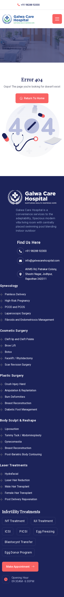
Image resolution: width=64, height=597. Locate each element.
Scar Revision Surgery (18, 364)
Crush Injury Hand (15, 384)
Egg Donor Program (18, 552)
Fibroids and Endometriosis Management (29, 319)
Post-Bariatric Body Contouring (23, 454)
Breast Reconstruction (18, 403)
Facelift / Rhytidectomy (19, 358)
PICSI (23, 531)
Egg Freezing (45, 531)
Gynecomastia (13, 441)
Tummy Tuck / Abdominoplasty (23, 435)
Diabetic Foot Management (21, 409)
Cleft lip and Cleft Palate (19, 339)
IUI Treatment (43, 521)
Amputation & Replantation (20, 390)
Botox (8, 352)
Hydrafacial (11, 473)
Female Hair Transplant (18, 493)
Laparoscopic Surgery (18, 313)
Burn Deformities (15, 396)
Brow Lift (10, 345)
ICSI (8, 531)
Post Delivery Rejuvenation (21, 499)
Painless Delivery (15, 294)
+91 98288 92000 (36, 251)
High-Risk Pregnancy (17, 300)
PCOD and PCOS (15, 307)
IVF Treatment (15, 521)
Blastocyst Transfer (19, 542)
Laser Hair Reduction (17, 480)
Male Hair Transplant (17, 486)
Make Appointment (18, 566)
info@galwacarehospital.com (42, 260)
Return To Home (34, 98)
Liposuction (12, 429)
